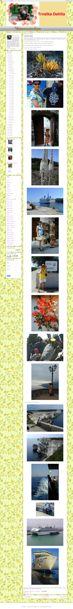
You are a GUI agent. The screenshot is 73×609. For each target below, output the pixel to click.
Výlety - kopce (9, 202)
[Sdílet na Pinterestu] (46, 591)
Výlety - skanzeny (10, 210)
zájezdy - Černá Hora (11, 221)
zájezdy (8, 214)
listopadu (11, 62)
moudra (8, 184)
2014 (9, 135)
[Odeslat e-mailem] (41, 591)
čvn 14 (11, 95)
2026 (9, 53)
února (10, 120)
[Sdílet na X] (44, 591)
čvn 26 (11, 80)
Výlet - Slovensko (10, 193)
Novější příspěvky (27, 596)
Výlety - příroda (9, 208)
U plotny (8, 191)
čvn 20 (11, 89)
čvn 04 (11, 109)
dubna (10, 117)
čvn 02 (11, 112)
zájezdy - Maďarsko (10, 232)
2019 (9, 127)
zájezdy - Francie (10, 223)
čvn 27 (11, 78)
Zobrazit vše (18, 173)
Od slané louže (28, 36)
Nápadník (8, 186)
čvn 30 (11, 72)
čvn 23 (11, 84)
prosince (10, 61)
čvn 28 (11, 76)
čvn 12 (11, 97)
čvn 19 (11, 90)
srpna (10, 67)
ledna (10, 122)
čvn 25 (11, 81)
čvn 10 (11, 100)
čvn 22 (11, 86)
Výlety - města (9, 204)
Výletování (9, 195)
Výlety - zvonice (10, 212)
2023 (9, 58)
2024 (9, 56)
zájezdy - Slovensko (10, 240)
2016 (9, 132)
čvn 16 (11, 92)
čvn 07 (11, 104)
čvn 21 (11, 87)
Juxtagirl (37, 606)
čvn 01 (11, 114)
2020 (9, 125)
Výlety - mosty (9, 206)
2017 (9, 130)
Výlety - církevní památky (11, 199)
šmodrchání (9, 189)
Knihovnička (9, 182)
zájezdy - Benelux (10, 217)
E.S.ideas (10, 147)
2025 (9, 55)
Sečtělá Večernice (11, 139)
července (11, 69)
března (10, 119)
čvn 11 (11, 98)
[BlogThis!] (43, 591)
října (10, 64)
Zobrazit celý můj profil (11, 48)
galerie (8, 180)
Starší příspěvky (63, 596)
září (10, 66)
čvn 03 (11, 111)
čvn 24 (11, 83)
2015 (9, 133)
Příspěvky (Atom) (49, 599)
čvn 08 (11, 103)
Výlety (8, 197)
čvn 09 (11, 101)
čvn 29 (11, 75)
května (10, 116)
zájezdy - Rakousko (10, 238)
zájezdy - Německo (10, 234)
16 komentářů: (37, 591)
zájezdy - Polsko (10, 236)
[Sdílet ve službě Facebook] (45, 591)
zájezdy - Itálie (29, 592)
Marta (9, 155)
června (10, 70)
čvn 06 (11, 106)
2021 (9, 124)
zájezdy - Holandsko (10, 225)
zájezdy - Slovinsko (10, 242)
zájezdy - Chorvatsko (11, 227)
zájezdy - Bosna (10, 219)
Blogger (50, 606)
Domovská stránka (45, 596)
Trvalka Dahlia (16, 35)
